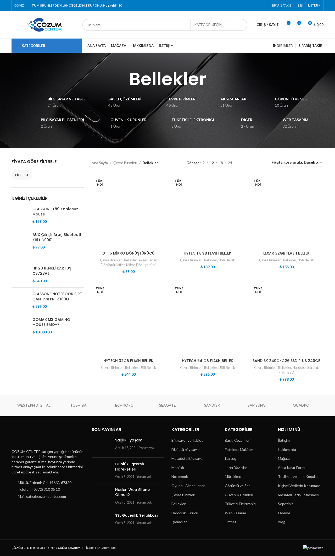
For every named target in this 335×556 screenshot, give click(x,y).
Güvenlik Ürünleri (239, 495)
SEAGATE (167, 405)
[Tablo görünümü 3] (252, 162)
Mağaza (284, 458)
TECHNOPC (123, 405)
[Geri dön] (122, 79)
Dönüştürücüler (113, 265)
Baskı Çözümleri (237, 440)
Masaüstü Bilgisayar (187, 458)
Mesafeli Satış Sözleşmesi (299, 495)
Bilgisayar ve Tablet (187, 440)
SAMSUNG (257, 405)
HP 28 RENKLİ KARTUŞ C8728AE (51, 271)
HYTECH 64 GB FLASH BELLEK (207, 360)
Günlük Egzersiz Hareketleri (129, 466)
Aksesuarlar (147, 260)
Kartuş (230, 458)
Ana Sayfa (100, 162)
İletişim (284, 440)
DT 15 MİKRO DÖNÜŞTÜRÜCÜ (128, 253)
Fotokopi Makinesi (239, 449)
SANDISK (212, 405)
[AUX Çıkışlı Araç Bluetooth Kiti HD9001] (20, 245)
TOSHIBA (78, 405)
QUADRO (301, 405)
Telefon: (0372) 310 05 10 (39, 489)
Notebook (179, 476)
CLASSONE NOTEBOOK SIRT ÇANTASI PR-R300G (57, 297)
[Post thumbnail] (101, 446)
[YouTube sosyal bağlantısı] (256, 5)
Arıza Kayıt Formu (292, 467)
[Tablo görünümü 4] (260, 162)
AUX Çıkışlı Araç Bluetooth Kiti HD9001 (57, 237)
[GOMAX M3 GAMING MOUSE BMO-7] (20, 326)
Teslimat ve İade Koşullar (298, 476)
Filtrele (22, 175)
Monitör (178, 467)
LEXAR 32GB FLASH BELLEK (286, 253)
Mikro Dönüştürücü (141, 265)
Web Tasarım (235, 513)
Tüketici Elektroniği (240, 503)
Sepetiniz (285, 503)
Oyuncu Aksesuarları (188, 485)
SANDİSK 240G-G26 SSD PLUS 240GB (287, 360)
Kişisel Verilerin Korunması (299, 485)
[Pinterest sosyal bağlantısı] (263, 5)
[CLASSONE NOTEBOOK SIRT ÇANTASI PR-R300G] (20, 300)
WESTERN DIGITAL (34, 405)
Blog (281, 522)
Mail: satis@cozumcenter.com (42, 496)
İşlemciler (179, 522)
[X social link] (243, 5)
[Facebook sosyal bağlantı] (236, 5)
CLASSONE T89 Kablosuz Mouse (55, 212)
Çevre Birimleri (125, 162)
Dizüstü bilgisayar (185, 449)
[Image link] (37, 436)
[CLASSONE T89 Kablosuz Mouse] (20, 215)
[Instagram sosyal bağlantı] (249, 5)
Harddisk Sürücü (305, 367)
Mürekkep (233, 476)
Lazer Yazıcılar (236, 467)
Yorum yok (146, 448)
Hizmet (230, 522)
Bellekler (130, 260)
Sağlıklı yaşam (128, 440)
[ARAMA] (241, 25)
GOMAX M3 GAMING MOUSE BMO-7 (51, 322)
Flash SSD (286, 372)
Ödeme (284, 513)
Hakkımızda (287, 449)
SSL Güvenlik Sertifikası (136, 515)
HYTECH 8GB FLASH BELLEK (207, 253)
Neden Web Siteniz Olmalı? (132, 492)
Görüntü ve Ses (237, 485)
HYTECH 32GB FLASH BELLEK (128, 360)
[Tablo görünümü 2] (244, 162)
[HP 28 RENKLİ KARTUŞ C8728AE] (20, 274)
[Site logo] (44, 24)
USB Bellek (227, 260)
